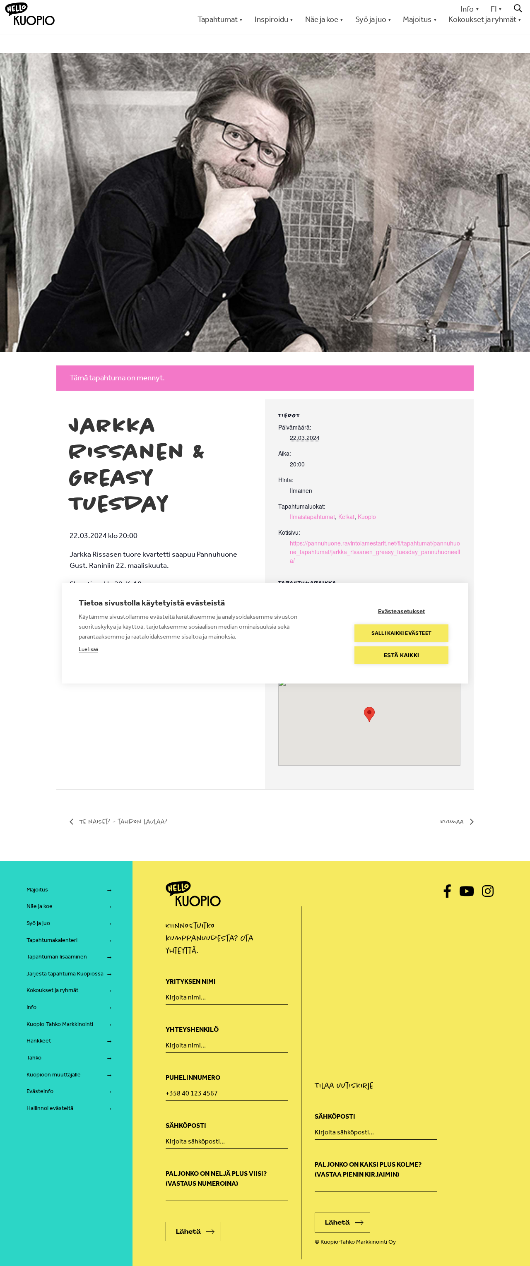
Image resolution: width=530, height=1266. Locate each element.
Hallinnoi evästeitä (49, 1108)
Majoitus (37, 889)
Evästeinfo (39, 1091)
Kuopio (367, 516)
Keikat (346, 516)
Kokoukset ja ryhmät (52, 990)
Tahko (33, 1057)
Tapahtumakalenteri (51, 940)
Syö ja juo (38, 923)
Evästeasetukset (401, 611)
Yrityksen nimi (191, 981)
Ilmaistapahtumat (312, 516)
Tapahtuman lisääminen (56, 956)
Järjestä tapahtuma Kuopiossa (65, 973)
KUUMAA (453, 821)
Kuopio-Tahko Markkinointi (59, 1024)
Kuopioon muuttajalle (53, 1074)
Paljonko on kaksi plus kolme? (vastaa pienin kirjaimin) (368, 1169)
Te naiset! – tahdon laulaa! (122, 821)
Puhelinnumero (193, 1077)
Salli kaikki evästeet (401, 633)
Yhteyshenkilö (192, 1029)
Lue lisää (88, 649)
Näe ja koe (39, 906)
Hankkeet (38, 1040)
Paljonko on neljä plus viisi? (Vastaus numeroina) (216, 1178)
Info (467, 9)
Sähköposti (186, 1125)
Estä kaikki (401, 654)
